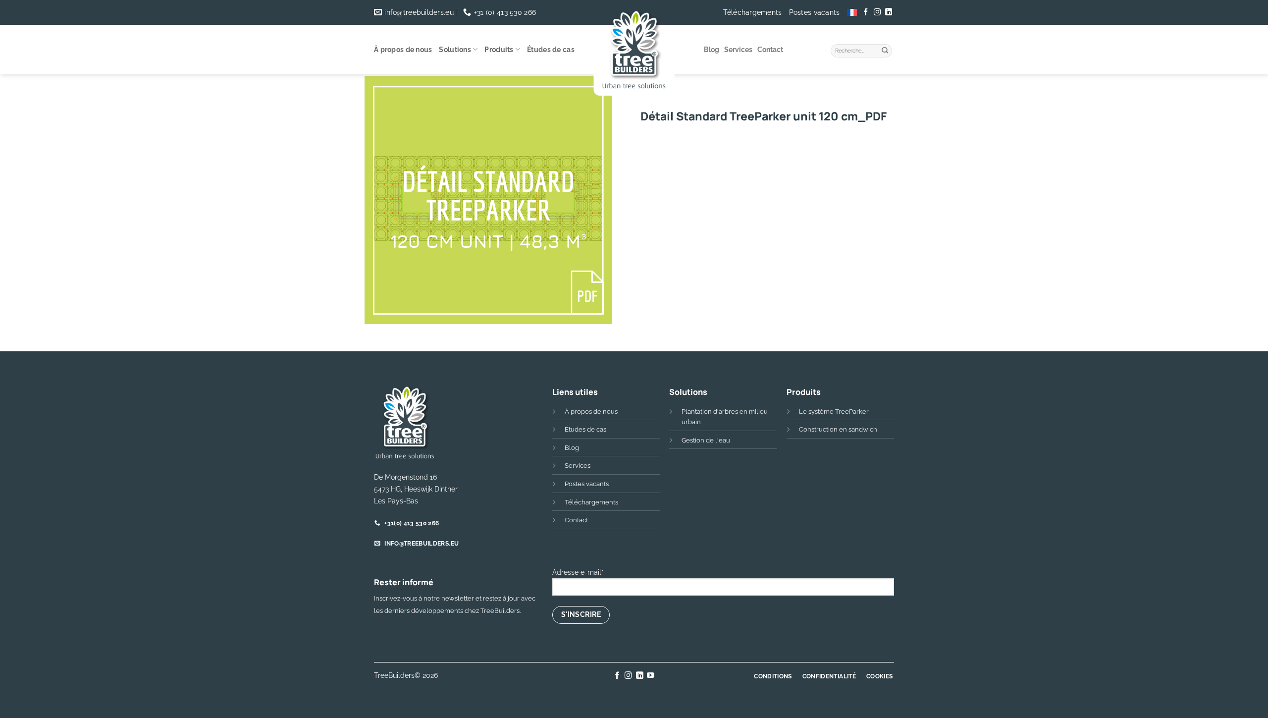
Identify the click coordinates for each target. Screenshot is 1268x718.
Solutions (455, 50)
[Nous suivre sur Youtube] (650, 676)
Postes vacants (814, 12)
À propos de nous (403, 50)
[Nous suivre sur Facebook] (865, 12)
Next (604, 342)
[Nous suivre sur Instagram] (877, 12)
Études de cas (551, 50)
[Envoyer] (885, 49)
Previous (376, 342)
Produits (498, 50)
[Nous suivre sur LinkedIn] (888, 12)
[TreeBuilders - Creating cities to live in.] (634, 52)
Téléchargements (752, 12)
